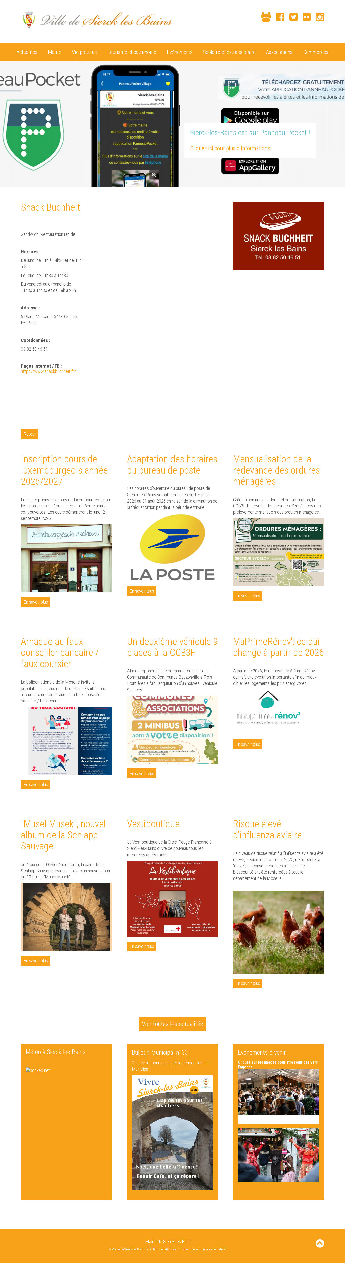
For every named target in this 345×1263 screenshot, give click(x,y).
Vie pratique (84, 52)
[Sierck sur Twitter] (291, 17)
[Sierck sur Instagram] (317, 17)
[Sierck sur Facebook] (277, 17)
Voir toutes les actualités (172, 1024)
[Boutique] (253, 17)
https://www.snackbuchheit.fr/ (48, 371)
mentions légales (158, 1249)
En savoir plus (35, 602)
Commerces (315, 52)
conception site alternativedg (209, 1249)
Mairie (54, 52)
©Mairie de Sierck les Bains (127, 1249)
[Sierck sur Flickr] (304, 17)
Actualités (27, 52)
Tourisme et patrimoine (132, 52)
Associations (279, 52)
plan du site (180, 1249)
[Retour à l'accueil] (97, 31)
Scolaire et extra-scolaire (229, 52)
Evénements (179, 52)
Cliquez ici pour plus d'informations (230, 148)
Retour (29, 434)
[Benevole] (263, 17)
